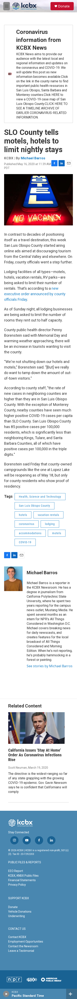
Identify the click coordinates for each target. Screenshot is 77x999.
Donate (64, 6)
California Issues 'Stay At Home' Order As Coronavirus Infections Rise (35, 755)
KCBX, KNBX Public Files (23, 875)
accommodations (30, 533)
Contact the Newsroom (23, 946)
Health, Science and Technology (40, 496)
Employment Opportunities (25, 941)
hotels (23, 515)
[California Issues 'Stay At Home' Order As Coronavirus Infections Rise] (36, 728)
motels (56, 533)
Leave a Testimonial (21, 950)
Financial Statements (22, 880)
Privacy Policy (17, 884)
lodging (50, 524)
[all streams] (71, 994)
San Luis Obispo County (34, 505)
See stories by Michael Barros (49, 666)
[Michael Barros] (13, 578)
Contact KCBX (17, 937)
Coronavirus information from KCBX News (38, 40)
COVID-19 (25, 542)
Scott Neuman (17, 767)
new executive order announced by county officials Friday (35, 294)
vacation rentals (48, 515)
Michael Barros (33, 158)
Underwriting (16, 916)
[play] (6, 994)
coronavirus (26, 524)
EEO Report (15, 871)
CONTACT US (17, 928)
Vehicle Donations (19, 911)
